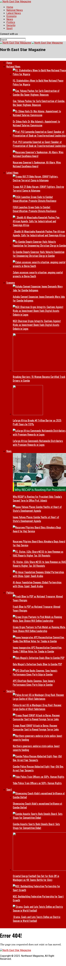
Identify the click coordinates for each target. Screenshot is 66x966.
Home (9, 7)
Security (11, 25)
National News (14, 10)
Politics (10, 22)
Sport (9, 28)
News (9, 19)
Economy (11, 16)
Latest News (13, 13)
